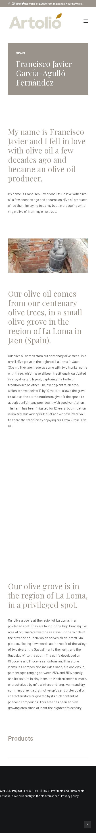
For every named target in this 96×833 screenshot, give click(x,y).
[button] (85, 21)
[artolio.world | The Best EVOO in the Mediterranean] (35, 21)
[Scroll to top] (87, 824)
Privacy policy (70, 796)
